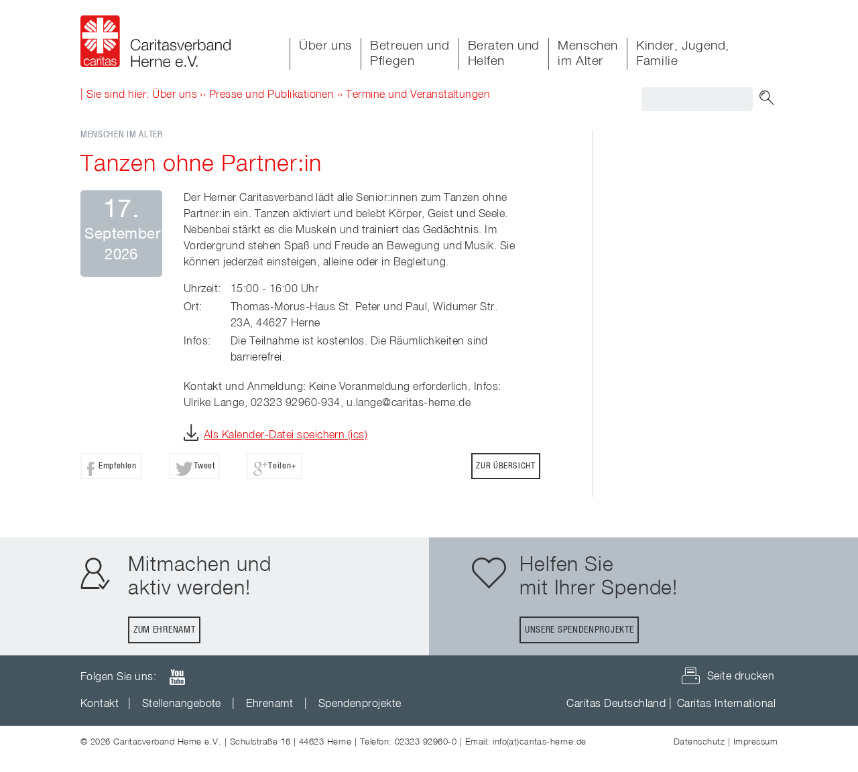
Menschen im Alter (588, 54)
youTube (177, 677)
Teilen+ (282, 466)
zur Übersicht (505, 466)
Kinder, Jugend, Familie (682, 54)
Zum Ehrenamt (164, 630)
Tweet (204, 466)
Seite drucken (740, 676)
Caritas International (726, 704)
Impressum (755, 742)
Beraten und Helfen (504, 54)
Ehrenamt (269, 704)
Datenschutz (699, 742)
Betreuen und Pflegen (409, 54)
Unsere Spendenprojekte (579, 630)
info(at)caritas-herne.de (540, 742)
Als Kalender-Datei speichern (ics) (285, 435)
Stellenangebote (181, 704)
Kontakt (99, 704)
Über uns (325, 46)
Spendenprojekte (360, 704)
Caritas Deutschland (616, 704)
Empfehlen (118, 466)
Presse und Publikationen (271, 95)
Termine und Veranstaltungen (418, 95)
